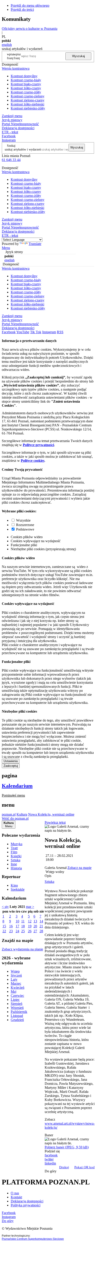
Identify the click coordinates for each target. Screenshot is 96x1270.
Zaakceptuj (11, 765)
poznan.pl (9, 814)
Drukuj (64, 1167)
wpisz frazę (17, 56)
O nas (15, 1193)
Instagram (9, 140)
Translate (35, 244)
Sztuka (15, 860)
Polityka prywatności (25, 1205)
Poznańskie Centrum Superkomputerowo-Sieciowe (33, 1238)
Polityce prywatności (38, 445)
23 (11, 931)
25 (23, 931)
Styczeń (16, 975)
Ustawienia (11, 761)
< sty (5, 907)
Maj (13, 991)
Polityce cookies (32, 460)
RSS (60, 332)
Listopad (17, 1016)
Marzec (16, 983)
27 (35, 931)
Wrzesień (17, 1008)
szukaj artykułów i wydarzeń (23, 149)
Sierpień (16, 1004)
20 (35, 926)
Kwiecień (17, 987)
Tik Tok (35, 332)
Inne (14, 864)
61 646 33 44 (11, 160)
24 (17, 931)
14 (41, 921)
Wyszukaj (78, 56)
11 (23, 921)
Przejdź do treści (22, 9)
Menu (6, 248)
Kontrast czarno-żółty (26, 92)
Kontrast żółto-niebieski (27, 104)
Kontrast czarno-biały (26, 80)
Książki (16, 856)
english (7, 45)
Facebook (9, 136)
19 (29, 926)
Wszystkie (23, 520)
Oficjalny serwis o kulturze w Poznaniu (29, 28)
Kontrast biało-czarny (26, 84)
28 (41, 931)
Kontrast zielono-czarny (27, 100)
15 (4, 926)
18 (23, 926)
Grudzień (17, 1020)
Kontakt (16, 1197)
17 (17, 926)
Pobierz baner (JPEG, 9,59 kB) (67, 1147)
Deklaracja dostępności (27, 1201)
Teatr (14, 848)
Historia (16, 868)
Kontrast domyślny (24, 76)
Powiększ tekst (55, 822)
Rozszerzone (25, 525)
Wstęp (15, 971)
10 (17, 921)
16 (11, 926)
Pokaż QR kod (84, 1167)
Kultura (22, 814)
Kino (14, 885)
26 (29, 931)
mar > (30, 907)
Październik (19, 1012)
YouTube (22, 332)
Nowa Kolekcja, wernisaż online (51, 814)
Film (14, 852)
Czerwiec (17, 995)
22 (4, 931)
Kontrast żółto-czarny (26, 88)
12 (29, 921)
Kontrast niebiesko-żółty (28, 108)
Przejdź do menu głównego (30, 5)
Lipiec (15, 999)
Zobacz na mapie (79, 868)
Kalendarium (17, 786)
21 (41, 926)
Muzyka (16, 844)
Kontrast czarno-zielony (27, 96)
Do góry (50, 1171)
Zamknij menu (12, 116)
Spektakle (18, 889)
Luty (14, 979)
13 (35, 921)
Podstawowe (25, 529)
